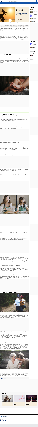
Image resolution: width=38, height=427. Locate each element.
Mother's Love (14, 22)
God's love (2, 22)
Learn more (23, 26)
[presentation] (2, 400)
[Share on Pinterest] (20, 19)
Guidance (5, 22)
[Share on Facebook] (18, 19)
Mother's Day (10, 22)
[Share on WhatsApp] (21, 19)
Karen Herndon (19, 13)
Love (7, 22)
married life (22, 262)
